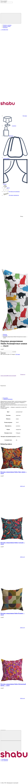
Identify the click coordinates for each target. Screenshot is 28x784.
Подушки (5, 335)
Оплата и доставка (7, 25)
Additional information (8, 399)
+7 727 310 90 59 (4, 760)
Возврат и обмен (7, 26)
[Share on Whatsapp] (10, 395)
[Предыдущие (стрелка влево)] (11, 735)
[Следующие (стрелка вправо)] (11, 746)
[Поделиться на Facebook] (16, 385)
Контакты (5, 27)
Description (5, 397)
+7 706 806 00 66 (4, 29)
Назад (21, 216)
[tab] (15, 398)
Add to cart (3, 353)
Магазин (5, 334)
